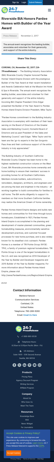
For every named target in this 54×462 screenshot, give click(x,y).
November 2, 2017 (29, 36)
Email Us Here (30, 315)
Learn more (38, 443)
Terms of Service (29, 459)
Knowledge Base (27, 416)
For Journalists (27, 427)
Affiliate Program (27, 388)
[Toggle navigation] (49, 10)
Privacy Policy (16, 459)
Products (27, 372)
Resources (27, 412)
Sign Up (15, 2)
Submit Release (35, 2)
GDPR (41, 445)
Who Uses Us (27, 402)
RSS (27, 420)
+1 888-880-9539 (29, 336)
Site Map (40, 459)
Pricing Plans (27, 377)
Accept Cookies (13, 453)
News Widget (27, 424)
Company (27, 394)
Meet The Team (27, 406)
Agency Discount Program (27, 380)
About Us (27, 398)
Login (24, 2)
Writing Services (27, 384)
